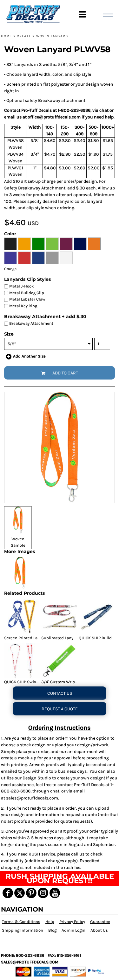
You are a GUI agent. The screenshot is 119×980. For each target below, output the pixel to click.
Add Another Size (29, 356)
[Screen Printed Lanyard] (22, 617)
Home (6, 36)
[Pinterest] (31, 893)
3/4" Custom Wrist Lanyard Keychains (77, 681)
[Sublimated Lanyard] (59, 617)
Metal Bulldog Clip (26, 292)
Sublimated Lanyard (60, 638)
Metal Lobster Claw (26, 299)
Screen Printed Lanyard (26, 638)
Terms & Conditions (21, 921)
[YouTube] (55, 893)
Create (24, 36)
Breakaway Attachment (30, 323)
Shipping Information (22, 930)
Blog (52, 930)
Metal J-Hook (21, 286)
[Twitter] (19, 893)
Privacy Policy (72, 921)
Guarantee (100, 921)
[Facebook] (8, 893)
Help (49, 921)
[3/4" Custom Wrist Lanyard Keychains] (59, 661)
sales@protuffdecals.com (32, 798)
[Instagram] (43, 893)
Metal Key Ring (22, 305)
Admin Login (73, 930)
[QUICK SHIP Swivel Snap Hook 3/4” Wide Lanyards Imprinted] (22, 661)
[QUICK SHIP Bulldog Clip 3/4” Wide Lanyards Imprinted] (97, 617)
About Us (99, 930)
